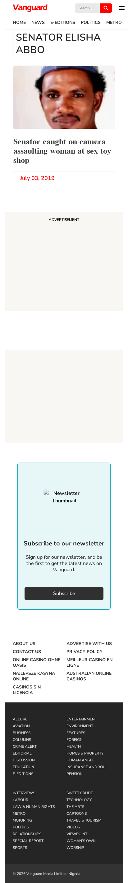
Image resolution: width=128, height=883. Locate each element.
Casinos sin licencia (27, 690)
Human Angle (80, 760)
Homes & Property (84, 753)
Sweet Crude (79, 793)
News (38, 22)
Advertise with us (89, 644)
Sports (20, 847)
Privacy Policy (84, 652)
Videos (73, 827)
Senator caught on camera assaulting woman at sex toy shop (62, 150)
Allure (20, 719)
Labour (20, 799)
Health (73, 746)
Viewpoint (76, 833)
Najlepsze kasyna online (34, 676)
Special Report (28, 840)
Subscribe (64, 593)
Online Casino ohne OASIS (36, 662)
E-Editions (62, 22)
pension (74, 773)
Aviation (21, 726)
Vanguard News (30, 8)
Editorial (22, 753)
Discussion (24, 760)
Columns (22, 739)
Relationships (27, 833)
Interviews (24, 793)
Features (75, 732)
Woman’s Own (81, 840)
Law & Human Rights (34, 806)
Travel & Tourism (83, 820)
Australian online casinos (89, 676)
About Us (24, 644)
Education (23, 766)
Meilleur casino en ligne (89, 662)
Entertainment (81, 719)
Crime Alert (25, 746)
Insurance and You (86, 766)
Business (21, 732)
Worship (75, 847)
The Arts (75, 806)
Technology (79, 799)
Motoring (22, 820)
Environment (79, 726)
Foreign (74, 739)
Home (19, 22)
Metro (114, 22)
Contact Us (27, 652)
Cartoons (76, 813)
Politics (91, 22)
